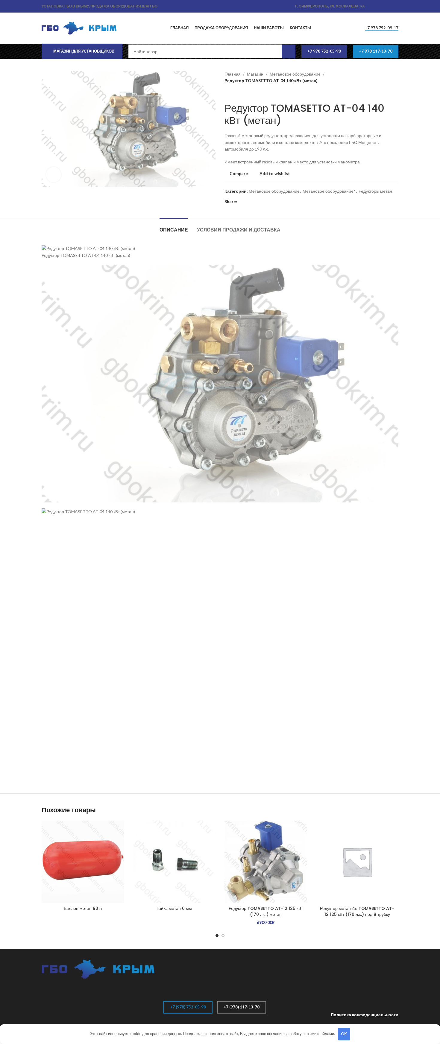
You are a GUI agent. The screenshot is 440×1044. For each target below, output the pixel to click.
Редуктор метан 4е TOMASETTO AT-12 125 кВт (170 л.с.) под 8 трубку (357, 911)
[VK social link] (388, 6)
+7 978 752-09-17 (381, 28)
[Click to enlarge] (53, 174)
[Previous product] (227, 93)
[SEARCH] (288, 51)
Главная (232, 73)
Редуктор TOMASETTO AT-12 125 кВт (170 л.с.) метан (266, 911)
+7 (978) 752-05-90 (188, 1007)
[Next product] (239, 93)
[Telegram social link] (395, 6)
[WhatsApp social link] (381, 6)
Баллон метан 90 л (83, 908)
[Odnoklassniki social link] (374, 6)
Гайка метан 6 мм (174, 908)
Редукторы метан (375, 191)
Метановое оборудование (295, 73)
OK (344, 1033)
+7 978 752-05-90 (324, 51)
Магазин (255, 73)
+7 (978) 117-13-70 (242, 1007)
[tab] (174, 227)
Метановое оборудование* (329, 191)
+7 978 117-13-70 (375, 51)
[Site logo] (79, 27)
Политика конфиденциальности (364, 1014)
